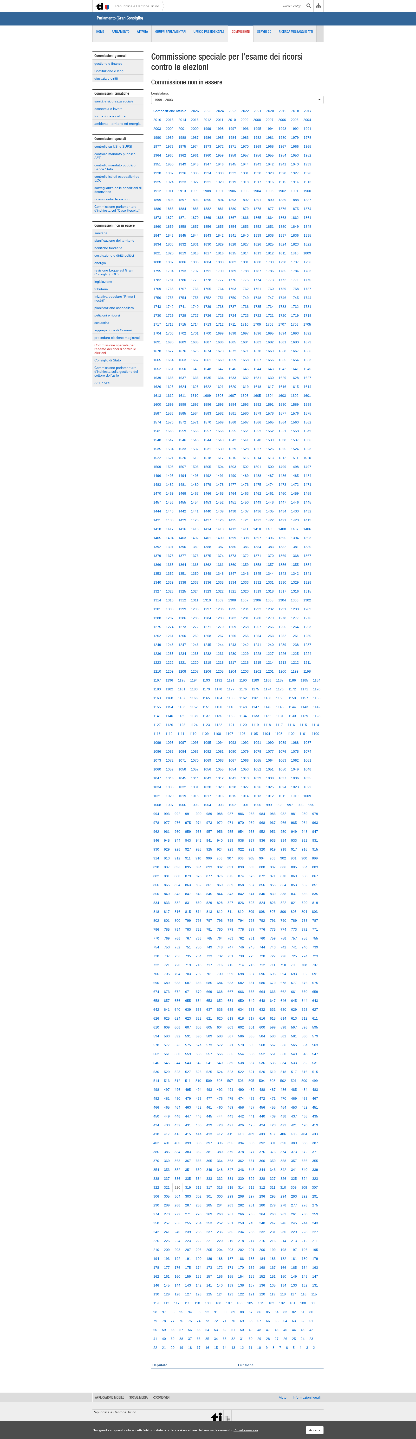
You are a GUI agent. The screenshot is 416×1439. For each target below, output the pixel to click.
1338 (182, 582)
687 (188, 983)
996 (301, 805)
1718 (307, 315)
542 (199, 1063)
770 (156, 938)
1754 (182, 298)
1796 (307, 262)
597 (294, 1027)
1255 (245, 636)
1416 (182, 529)
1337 (195, 582)
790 (283, 920)
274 (156, 1214)
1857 (195, 226)
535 (273, 1063)
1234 (182, 654)
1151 (206, 707)
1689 (182, 342)
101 (292, 1303)
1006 (182, 805)
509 (209, 1081)
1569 (220, 422)
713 (251, 965)
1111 (180, 734)
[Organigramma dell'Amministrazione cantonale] (318, 6)
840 (262, 894)
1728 (182, 315)
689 (167, 983)
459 (230, 1107)
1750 (232, 298)
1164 (218, 698)
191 (188, 1259)
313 (251, 1187)
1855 (220, 226)
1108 (217, 734)
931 (315, 840)
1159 (280, 698)
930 (156, 849)
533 (294, 1063)
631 (273, 1009)
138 (241, 1285)
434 (156, 1125)
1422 (270, 520)
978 (156, 823)
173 (209, 1267)
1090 (270, 743)
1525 (282, 449)
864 (177, 885)
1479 (207, 484)
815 (188, 912)
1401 (207, 538)
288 (177, 1205)
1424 (245, 520)
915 (315, 849)
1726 (207, 315)
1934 (207, 173)
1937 (170, 173)
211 (315, 1241)
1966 (295, 146)
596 (304, 1027)
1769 (157, 289)
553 (251, 1054)
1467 (195, 493)
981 (294, 814)
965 (294, 823)
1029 (220, 787)
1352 (170, 573)
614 (283, 1018)
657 (167, 1001)
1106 (242, 734)
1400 (220, 538)
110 (197, 1303)
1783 (307, 271)
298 (241, 1196)
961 (167, 831)
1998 (220, 129)
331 (230, 1178)
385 (167, 1152)
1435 (270, 511)
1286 (182, 618)
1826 (257, 244)
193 (167, 1259)
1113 (157, 734)
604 (220, 1027)
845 (209, 894)
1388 (207, 547)
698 (241, 974)
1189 (255, 680)
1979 (295, 137)
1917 (257, 182)
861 (209, 885)
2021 (257, 111)
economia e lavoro (108, 109)
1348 (220, 573)
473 (251, 1098)
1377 (182, 556)
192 (177, 1259)
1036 (295, 778)
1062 (295, 760)
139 (230, 1285)
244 (304, 1223)
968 (262, 823)
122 (241, 1294)
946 (156, 840)
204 (220, 1250)
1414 (207, 529)
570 (241, 1045)
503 (272, 1081)
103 (271, 1303)
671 (188, 992)
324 (304, 1178)
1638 (170, 378)
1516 (232, 458)
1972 (220, 146)
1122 (218, 725)
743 (273, 947)
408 (262, 1134)
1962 (182, 155)
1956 (257, 155)
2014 (182, 120)
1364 (182, 565)
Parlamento (121, 31)
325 (294, 1178)
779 (230, 929)
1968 (270, 146)
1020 (170, 796)
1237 (307, 645)
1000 (257, 805)
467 (315, 1098)
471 (273, 1098)
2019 (282, 111)
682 (241, 983)
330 (241, 1178)
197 (294, 1250)
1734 (270, 307)
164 (304, 1267)
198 (283, 1250)
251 (230, 1223)
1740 (195, 307)
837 (294, 894)
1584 (195, 413)
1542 (232, 440)
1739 (207, 307)
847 (188, 894)
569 (251, 1045)
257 (167, 1223)
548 (304, 1054)
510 (198, 1081)
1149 (230, 707)
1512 (282, 458)
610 (156, 1027)
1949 (182, 164)
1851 (270, 226)
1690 (170, 342)
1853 (245, 226)
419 (315, 1125)
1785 (282, 271)
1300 (170, 609)
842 (241, 894)
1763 (232, 289)
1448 (270, 502)
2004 (307, 120)
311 (272, 1187)
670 (199, 992)
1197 (157, 680)
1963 (170, 155)
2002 (170, 129)
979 (315, 814)
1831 (195, 244)
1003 (220, 805)
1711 (232, 324)
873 (251, 876)
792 (262, 920)
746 (241, 947)
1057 (195, 769)
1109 (205, 734)
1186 (292, 680)
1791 (207, 271)
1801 (245, 262)
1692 (307, 333)
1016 (220, 796)
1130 (292, 716)
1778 (207, 280)
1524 (295, 449)
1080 (232, 751)
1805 (195, 262)
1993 (282, 129)
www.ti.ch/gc (292, 6)
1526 (270, 449)
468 (304, 1098)
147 (315, 1276)
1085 (170, 751)
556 (220, 1054)
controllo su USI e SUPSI (113, 146)
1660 (220, 360)
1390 (182, 547)
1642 (282, 369)
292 (304, 1196)
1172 (292, 689)
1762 (245, 289)
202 (241, 1250)
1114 (315, 725)
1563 (295, 422)
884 (304, 867)
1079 (245, 751)
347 (230, 1170)
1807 (170, 262)
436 (304, 1116)
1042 (220, 778)
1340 (157, 582)
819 (315, 903)
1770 (307, 280)
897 (167, 867)
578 (156, 1045)
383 (188, 1152)
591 (188, 1036)
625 (167, 1018)
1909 (194, 191)
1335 (220, 582)
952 (262, 831)
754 (156, 947)
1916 (270, 182)
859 (230, 885)
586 (241, 1036)
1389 (195, 547)
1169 (157, 698)
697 (251, 974)
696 (262, 974)
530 (156, 1072)
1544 (207, 440)
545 (167, 1063)
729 (251, 956)
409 (251, 1134)
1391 (170, 547)
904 (262, 858)
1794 (170, 271)
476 (220, 1098)
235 (230, 1232)
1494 (182, 476)
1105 (254, 734)
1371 (257, 556)
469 (294, 1098)
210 (156, 1250)
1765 (207, 289)
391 (273, 1143)
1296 (220, 609)
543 (188, 1063)
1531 (207, 449)
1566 (257, 422)
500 (304, 1081)
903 (272, 858)
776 (262, 929)
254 (199, 1223)
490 (241, 1090)
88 (242, 1312)
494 (199, 1090)
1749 (245, 298)
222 (199, 1241)
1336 (207, 582)
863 (188, 885)
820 (304, 903)
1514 (257, 458)
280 (262, 1205)
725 (294, 956)
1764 (220, 289)
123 (230, 1294)
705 (167, 974)
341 (294, 1170)
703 (188, 974)
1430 (170, 520)
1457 (157, 502)
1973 (207, 146)
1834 (157, 244)
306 (156, 1196)
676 (304, 983)
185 (251, 1259)
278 (283, 1205)
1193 (206, 680)
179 (315, 1259)
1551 (282, 431)
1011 (282, 796)
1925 (157, 182)
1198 (307, 671)
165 (294, 1267)
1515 (245, 458)
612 (304, 1018)
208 (177, 1250)
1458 (307, 493)
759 (273, 938)
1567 (245, 422)
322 (156, 1187)
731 (230, 956)
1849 (295, 226)
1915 (282, 182)
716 (220, 965)
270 (199, 1214)
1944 (245, 164)
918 (283, 849)
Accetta (314, 1430)
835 (315, 894)
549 (294, 1054)
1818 (195, 253)
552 (262, 1054)
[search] (308, 6)
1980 (282, 137)
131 (315, 1285)
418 (156, 1134)
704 (177, 974)
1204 (232, 671)
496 (177, 1090)
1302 (307, 600)
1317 (282, 591)
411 (230, 1134)
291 (315, 1196)
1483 (157, 484)
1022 (307, 787)
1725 (220, 315)
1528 (245, 449)
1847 (157, 235)
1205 (220, 671)
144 (177, 1285)
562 (156, 1054)
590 (199, 1036)
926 (199, 849)
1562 (307, 422)
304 (177, 1196)
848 (177, 894)
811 (230, 912)
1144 (292, 707)
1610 (194, 396)
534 (283, 1063)
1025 (270, 787)
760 (262, 938)
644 (304, 1001)
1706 (295, 324)
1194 (194, 680)
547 (315, 1054)
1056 (207, 769)
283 (230, 1205)
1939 (307, 164)
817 (167, 912)
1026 (257, 787)
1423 (257, 520)
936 (262, 840)
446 (199, 1116)
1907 (219, 191)
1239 (282, 645)
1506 (195, 467)
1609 (207, 396)
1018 (195, 796)
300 (220, 1196)
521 (251, 1072)
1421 (282, 520)
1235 (170, 654)
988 (220, 814)
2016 (157, 120)
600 (262, 1027)
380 (220, 1152)
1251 (295, 636)
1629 (282, 378)
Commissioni (241, 31)
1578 (270, 413)
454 (283, 1107)
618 (241, 1018)
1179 (206, 689)
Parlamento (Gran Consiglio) (120, 18)
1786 (270, 271)
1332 (257, 582)
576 (177, 1045)
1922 (195, 182)
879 (188, 876)
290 (156, 1205)
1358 (257, 565)
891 (230, 867)
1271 (207, 627)
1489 (245, 476)
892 (220, 867)
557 (209, 1054)
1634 (220, 378)
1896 (195, 200)
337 (167, 1178)
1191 (230, 680)
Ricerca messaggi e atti (296, 31)
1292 (270, 609)
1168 (169, 698)
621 (209, 1018)
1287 (170, 618)
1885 (170, 209)
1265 (282, 627)
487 (273, 1090)
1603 (282, 396)
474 (241, 1098)
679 (273, 983)
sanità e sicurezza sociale (113, 101)
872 (262, 876)
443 (230, 1116)
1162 (243, 698)
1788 (245, 271)
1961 (195, 155)
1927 (295, 173)
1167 (181, 698)
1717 (157, 324)
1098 (170, 743)
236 (220, 1232)
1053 (245, 769)
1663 (182, 360)
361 (251, 1161)
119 (272, 1294)
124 (220, 1294)
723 (315, 956)
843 (230, 894)
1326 (170, 591)
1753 (195, 298)
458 (241, 1107)
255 (188, 1223)
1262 (157, 636)
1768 (170, 289)
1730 (157, 315)
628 (304, 1009)
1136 (218, 716)
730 (241, 956)
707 (315, 965)
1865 (257, 218)
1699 (220, 333)
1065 (257, 760)
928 (177, 849)
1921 (207, 182)
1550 (295, 431)
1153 (181, 707)
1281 (245, 618)
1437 (245, 511)
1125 (181, 725)
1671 (245, 351)
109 (208, 1303)
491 (230, 1090)
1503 (232, 467)
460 (220, 1107)
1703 (170, 333)
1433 (295, 511)
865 (167, 885)
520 (262, 1072)
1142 (316, 707)
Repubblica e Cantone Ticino (137, 6)
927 (188, 849)
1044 (195, 778)
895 (188, 867)
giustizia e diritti (106, 78)
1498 (295, 467)
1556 (220, 431)
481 (167, 1098)
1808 (157, 262)
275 (315, 1205)
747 (230, 947)
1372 (245, 556)
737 (167, 956)
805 (294, 912)
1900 (307, 191)
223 (188, 1241)
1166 (194, 698)
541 (209, 1063)
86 (259, 1312)
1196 (169, 680)
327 (273, 1178)
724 (304, 956)
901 (294, 858)
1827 (245, 244)
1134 (243, 716)
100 (303, 1303)
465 (167, 1107)
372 (304, 1152)
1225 (295, 654)
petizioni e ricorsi (107, 315)
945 (167, 840)
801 (167, 920)
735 (188, 956)
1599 (170, 404)
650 (241, 1001)
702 (199, 974)
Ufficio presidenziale (209, 31)
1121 (230, 725)
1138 (194, 716)
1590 (282, 404)
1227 (270, 654)
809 (251, 912)
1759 (282, 289)
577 (167, 1045)
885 (294, 867)
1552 (270, 431)
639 (188, 1009)
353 (167, 1170)
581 (294, 1036)
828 (220, 903)
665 (251, 992)
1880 (232, 209)
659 (315, 992)
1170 (316, 689)
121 (251, 1294)
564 (304, 1045)
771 (315, 929)
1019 (182, 796)
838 (283, 894)
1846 (170, 235)
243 (315, 1223)
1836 (295, 235)
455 (273, 1107)
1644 (257, 369)
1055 (220, 769)
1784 (295, 271)
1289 (307, 609)
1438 (232, 511)
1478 (220, 484)
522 (241, 1072)
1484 (307, 476)
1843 (207, 235)
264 (262, 1214)
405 (294, 1134)
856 (262, 885)
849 (167, 894)
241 (167, 1232)
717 (209, 965)
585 (251, 1036)
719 (188, 965)
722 (156, 965)
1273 (182, 627)
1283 (220, 618)
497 (167, 1090)
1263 (307, 627)
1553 (257, 431)
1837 (282, 235)
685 (209, 983)
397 (209, 1143)
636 (220, 1009)
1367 (307, 556)
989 (209, 814)
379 (230, 1152)
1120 (243, 725)
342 (283, 1170)
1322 (220, 591)
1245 (207, 645)
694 (283, 974)
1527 (257, 449)
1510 (307, 458)
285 (209, 1205)
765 (209, 938)
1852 (257, 226)
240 (177, 1232)
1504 (220, 467)
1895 (207, 200)
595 (315, 1027)
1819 (182, 253)
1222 (170, 662)
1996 (245, 129)
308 (304, 1187)
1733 (282, 307)
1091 (257, 743)
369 (167, 1161)
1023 (295, 787)
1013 (257, 796)
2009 (244, 120)
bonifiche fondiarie (108, 248)
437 (294, 1116)
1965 (307, 146)
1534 (170, 449)
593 (167, 1036)
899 (315, 858)
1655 (282, 360)
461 (209, 1107)
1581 (232, 413)
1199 (295, 671)
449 (167, 1116)
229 (294, 1232)
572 (220, 1045)
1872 (170, 218)
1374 (220, 556)
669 (209, 992)
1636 (195, 378)
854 (283, 885)
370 (156, 1161)
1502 (245, 467)
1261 (170, 636)
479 (188, 1098)
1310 (207, 600)
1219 (207, 662)
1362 (207, 565)
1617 (270, 387)
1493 (195, 476)
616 (262, 1018)
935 (273, 840)
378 (241, 1152)
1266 (270, 627)
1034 (157, 787)
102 (282, 1303)
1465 (220, 493)
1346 (245, 573)
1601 (307, 396)
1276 (307, 618)
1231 (220, 654)
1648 (207, 369)
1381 (295, 547)
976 (177, 823)
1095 (207, 743)
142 (199, 1285)
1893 (232, 200)
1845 (182, 235)
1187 (280, 680)
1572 (182, 422)
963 (315, 823)
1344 (270, 573)
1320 (245, 591)
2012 (207, 120)
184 (262, 1259)
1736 (245, 307)
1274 (170, 627)
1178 (218, 689)
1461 (270, 493)
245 (294, 1223)
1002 (232, 805)
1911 (169, 191)
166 (283, 1267)
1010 (295, 796)
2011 (219, 120)
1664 (170, 360)
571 (230, 1045)
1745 (295, 298)
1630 (270, 378)
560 (177, 1054)
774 (283, 929)
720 (177, 965)
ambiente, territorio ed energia (117, 124)
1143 (304, 707)
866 (156, 885)
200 (262, 1250)
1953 (295, 155)
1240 (270, 645)
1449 (257, 502)
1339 (170, 582)
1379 (157, 556)
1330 (282, 582)
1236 (157, 654)
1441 (195, 511)
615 (273, 1018)
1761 (257, 289)
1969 (257, 146)
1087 (307, 743)
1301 (157, 609)
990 (199, 814)
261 (294, 1214)
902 (283, 858)
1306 (257, 600)
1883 (195, 209)
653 (209, 1001)
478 (199, 1098)
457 (251, 1107)
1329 (295, 582)
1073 (157, 760)
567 (273, 1045)
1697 (245, 333)
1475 (257, 484)
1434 (282, 511)
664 (262, 992)
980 (304, 814)
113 (166, 1303)
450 (156, 1116)
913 (167, 858)
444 (220, 1116)
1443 (170, 511)
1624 (182, 387)
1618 (257, 387)
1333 (245, 582)
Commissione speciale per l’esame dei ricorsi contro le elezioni (115, 349)
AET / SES (102, 383)
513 (167, 1081)
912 (177, 858)
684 (220, 983)
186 (241, 1259)
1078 (257, 751)
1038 (270, 778)
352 (177, 1170)
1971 (232, 146)
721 (167, 965)
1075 (295, 751)
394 (241, 1143)
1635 (207, 378)
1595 (220, 404)
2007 (269, 120)
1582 (220, 413)
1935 (195, 173)
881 (167, 876)
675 (315, 983)
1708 (269, 324)
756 (304, 938)
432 (177, 1125)
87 (251, 1312)
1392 (157, 547)
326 (283, 1178)
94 (190, 1312)
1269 (232, 627)
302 (199, 1196)
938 (241, 840)
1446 (295, 502)
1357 (270, 565)
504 (262, 1081)
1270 (220, 627)
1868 (220, 218)
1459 (295, 493)
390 (283, 1143)
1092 (245, 743)
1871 (182, 218)
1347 (232, 573)
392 (262, 1143)
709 (294, 965)
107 (229, 1303)
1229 (245, 654)
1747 (270, 298)
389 (294, 1143)
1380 (307, 547)
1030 (207, 787)
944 (177, 840)
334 (199, 1178)
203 (230, 1250)
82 (294, 1312)
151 (273, 1276)
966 (283, 823)
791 (273, 920)
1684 (245, 342)
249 (251, 1223)
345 (251, 1170)
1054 (232, 769)
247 (273, 1223)
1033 (170, 787)
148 (304, 1276)
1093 (232, 743)
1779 (195, 280)
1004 (207, 805)
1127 (157, 725)
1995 (257, 129)
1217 (232, 662)
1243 (232, 645)
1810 (295, 253)
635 (230, 1009)
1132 (267, 716)
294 (283, 1196)
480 (177, 1098)
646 (283, 1001)
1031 (195, 787)
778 (241, 929)
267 (230, 1214)
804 (304, 912)
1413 (220, 529)
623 (188, 1018)
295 (273, 1196)
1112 (169, 734)
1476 (245, 484)
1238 (295, 645)
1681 (282, 342)
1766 (195, 289)
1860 (157, 226)
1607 (232, 396)
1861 (307, 218)
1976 (170, 146)
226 (156, 1241)
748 (220, 947)
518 (283, 1072)
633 (251, 1009)
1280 (257, 618)
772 (304, 929)
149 (294, 1276)
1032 (182, 787)
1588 (307, 404)
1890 (270, 200)
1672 (232, 351)
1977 (157, 146)
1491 (220, 476)
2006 (282, 120)
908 (219, 858)
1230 (232, 654)
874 (241, 876)
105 (250, 1303)
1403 (182, 538)
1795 (157, 271)
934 (283, 840)
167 (273, 1267)
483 (315, 1090)
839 (273, 894)
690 (156, 983)
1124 (194, 725)
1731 (307, 307)
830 (199, 903)
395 (230, 1143)
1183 (157, 689)
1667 (295, 351)
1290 (295, 609)
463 (188, 1107)
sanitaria (100, 233)
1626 (157, 387)
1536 (307, 440)
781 (209, 929)
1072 (170, 760)
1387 (220, 547)
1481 (182, 484)
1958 (232, 155)
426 (241, 1125)
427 (230, 1125)
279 (273, 1205)
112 (177, 1303)
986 (241, 814)
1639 (157, 378)
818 (156, 912)
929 (167, 849)
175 (188, 1267)
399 (188, 1143)
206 (199, 1250)
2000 (195, 129)
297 (251, 1196)
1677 (170, 351)
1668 (282, 351)
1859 (170, 226)
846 (199, 894)
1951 (157, 164)
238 (199, 1232)
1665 (157, 360)
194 (156, 1259)
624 (177, 1018)
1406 (307, 529)
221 (209, 1241)
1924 (170, 182)
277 (294, 1205)
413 (209, 1134)
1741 (182, 307)
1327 (157, 591)
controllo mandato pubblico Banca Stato (115, 167)
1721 (270, 315)
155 (230, 1276)
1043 (207, 778)
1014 (245, 796)
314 (241, 1187)
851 (315, 885)
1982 (257, 137)
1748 (257, 298)
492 (220, 1090)
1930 (257, 173)
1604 (269, 396)
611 (315, 1018)
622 (199, 1018)
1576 (295, 413)
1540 (257, 440)
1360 (232, 565)
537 (251, 1063)
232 (262, 1232)
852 (304, 885)
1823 (295, 244)
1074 (307, 751)
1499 (282, 467)
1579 (257, 413)
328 (262, 1178)
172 (220, 1267)
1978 (307, 137)
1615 (295, 387)
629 (294, 1009)
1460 (282, 493)
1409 (269, 529)
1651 (170, 369)
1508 (170, 467)
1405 (157, 538)
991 (188, 814)
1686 (220, 342)
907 (230, 858)
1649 (195, 369)
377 (251, 1152)
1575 (307, 413)
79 (155, 1321)
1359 (245, 565)
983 (273, 814)
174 (199, 1267)
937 (251, 840)
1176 (243, 689)
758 (283, 938)
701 (209, 974)
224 (177, 1241)
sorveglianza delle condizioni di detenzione (118, 190)
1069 (207, 760)
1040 (245, 778)
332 (220, 1178)
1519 (195, 458)
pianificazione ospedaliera (114, 308)
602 (241, 1027)
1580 (245, 413)
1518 (207, 458)
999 (269, 805)
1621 (220, 387)
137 (251, 1285)
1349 (207, 573)
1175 (255, 689)
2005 (295, 120)
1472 (295, 484)
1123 (206, 725)
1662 (195, 360)
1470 (157, 493)
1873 (157, 218)
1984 (232, 137)
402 (156, 1143)
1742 (170, 307)
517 (294, 1072)
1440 (207, 511)
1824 (282, 244)
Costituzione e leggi (109, 71)
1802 (232, 262)
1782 (157, 280)
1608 (219, 396)
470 (283, 1098)
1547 (170, 440)
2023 (232, 111)
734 (199, 956)
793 (251, 920)
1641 (295, 369)
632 (262, 1009)
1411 (244, 529)
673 (167, 992)
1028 (232, 787)
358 (283, 1161)
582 (283, 1036)
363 (230, 1161)
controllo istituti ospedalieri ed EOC (116, 178)
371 (315, 1152)
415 (188, 1134)
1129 (304, 716)
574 (199, 1045)
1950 (170, 164)
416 (177, 1134)
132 (304, 1285)
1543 (220, 440)
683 (230, 983)
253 (209, 1223)
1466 (207, 493)
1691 (157, 342)
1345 (257, 573)
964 (304, 823)
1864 (270, 218)
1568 (232, 422)
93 (199, 1312)
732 (220, 956)
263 (273, 1214)
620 (220, 1018)
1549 (307, 431)
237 (209, 1232)
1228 (257, 654)
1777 (220, 280)
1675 (195, 351)
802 (156, 920)
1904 (257, 191)
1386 (232, 547)
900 (304, 858)
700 (220, 974)
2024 (220, 111)
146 (156, 1285)
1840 (245, 235)
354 (156, 1170)
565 (294, 1045)
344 (262, 1170)
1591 (270, 404)
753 (167, 947)
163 (315, 1267)
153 (251, 1276)
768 (177, 938)
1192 (218, 680)
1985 (220, 137)
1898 (170, 200)
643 (315, 1001)
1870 (195, 218)
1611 (182, 396)
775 (273, 929)
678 (283, 983)
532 (304, 1063)
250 (241, 1223)
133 (294, 1285)
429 (209, 1125)
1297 (207, 609)
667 (230, 992)
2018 (295, 111)
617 (251, 1018)
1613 (157, 396)
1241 (257, 645)
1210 (157, 671)
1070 (195, 760)
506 (241, 1081)
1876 (282, 209)
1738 (220, 307)
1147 (255, 707)
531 (315, 1063)
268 (220, 1214)
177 (167, 1267)
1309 (219, 600)
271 (188, 1214)
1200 (282, 671)
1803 (220, 262)
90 (225, 1312)
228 (304, 1232)
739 (315, 947)
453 (294, 1107)
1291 (282, 609)
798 (199, 920)
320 (177, 1187)
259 (315, 1214)
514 (156, 1081)
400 (177, 1143)
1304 (282, 600)
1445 (307, 502)
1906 (232, 191)
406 (283, 1134)
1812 (270, 253)
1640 (307, 369)
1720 (282, 315)
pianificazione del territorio (114, 240)
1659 (232, 360)
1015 (232, 796)
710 (283, 965)
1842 (220, 235)
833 (167, 903)
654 (199, 1001)
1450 (245, 502)
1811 (282, 253)
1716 (170, 324)
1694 (282, 333)
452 (304, 1107)
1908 (207, 191)
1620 (232, 387)
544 (177, 1063)
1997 (232, 129)
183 (273, 1259)
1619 (245, 387)
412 (220, 1134)
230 (283, 1232)
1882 (207, 209)
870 (283, 876)
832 (177, 903)
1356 (282, 565)
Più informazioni (246, 1430)
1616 (282, 387)
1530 (220, 449)
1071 (182, 760)
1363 (195, 565)
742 (283, 947)
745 (251, 947)
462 (199, 1107)
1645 (245, 369)
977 (167, 823)
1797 (295, 262)
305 (167, 1196)
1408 (282, 529)
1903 (269, 191)
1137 (206, 716)
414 (199, 1134)
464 (177, 1107)
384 (177, 1152)
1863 (282, 218)
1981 (270, 137)
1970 (245, 146)
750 (199, 947)
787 (315, 920)
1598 (182, 404)
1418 (157, 529)
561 (167, 1054)
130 (156, 1294)
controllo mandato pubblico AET (115, 156)
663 (273, 992)
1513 (270, 458)
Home (100, 31)
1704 (157, 333)
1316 (295, 591)
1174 (267, 689)
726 (283, 956)
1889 (282, 200)
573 (209, 1045)
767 (188, 938)
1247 (182, 645)
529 (167, 1072)
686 (199, 983)
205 (209, 1250)
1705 (307, 324)
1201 (270, 671)
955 (230, 831)
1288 (157, 618)
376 (262, 1152)
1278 (282, 618)
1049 (295, 769)
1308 (232, 600)
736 (177, 956)
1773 (270, 280)
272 (177, 1214)
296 (262, 1196)
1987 (195, 137)
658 (156, 1001)
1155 (157, 707)
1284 (207, 618)
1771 (295, 280)
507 (230, 1081)
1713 (207, 324)
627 (315, 1009)
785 (167, 929)
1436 (257, 511)
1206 (207, 671)
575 (188, 1045)
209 (167, 1250)
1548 (157, 440)
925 (209, 849)
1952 (307, 155)
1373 (232, 556)
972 (220, 823)
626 (156, 1018)
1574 (157, 422)
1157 (304, 698)
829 (209, 903)
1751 (220, 298)
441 (251, 1116)
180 (304, 1259)
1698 (232, 333)
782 (199, 929)
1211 (307, 662)
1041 (232, 778)
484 (304, 1090)
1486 (282, 476)
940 (220, 840)
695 (273, 974)
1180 (194, 689)
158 (199, 1276)
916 (304, 849)
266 (241, 1214)
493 (209, 1090)
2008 (257, 120)
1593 (245, 404)
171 (230, 1267)
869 (294, 876)
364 (220, 1161)
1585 (182, 413)
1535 (157, 449)
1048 (307, 769)
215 (273, 1241)
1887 (307, 200)
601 (251, 1027)
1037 (282, 778)
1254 (257, 636)
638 (199, 1009)
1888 (295, 200)
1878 (257, 209)
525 (209, 1072)
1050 (282, 769)
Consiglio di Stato (107, 360)
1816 (220, 253)
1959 (220, 155)
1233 (195, 654)
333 (209, 1178)
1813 (257, 253)
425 (251, 1125)
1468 (182, 493)
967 (273, 823)
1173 (280, 689)
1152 (194, 707)
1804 (207, 262)
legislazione (103, 282)
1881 (220, 209)
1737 (232, 307)
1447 (282, 502)
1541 (245, 440)
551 (273, 1054)
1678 (157, 351)
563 (315, 1045)
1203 (245, 671)
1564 (282, 422)
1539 (270, 440)
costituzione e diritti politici (114, 255)
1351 (182, 573)
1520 (182, 458)
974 (199, 823)
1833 (170, 244)
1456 (170, 502)
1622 (207, 387)
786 (156, 929)
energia (100, 263)
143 (188, 1285)
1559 (182, 431)
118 (283, 1294)
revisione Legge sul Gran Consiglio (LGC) (113, 272)
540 (220, 1063)
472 (262, 1098)
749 (209, 947)
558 (199, 1054)
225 (167, 1241)
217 (251, 1241)
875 (230, 876)
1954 (282, 155)
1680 (295, 342)
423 (273, 1125)
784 (177, 929)
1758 (295, 289)
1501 (257, 467)
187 (230, 1259)
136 (262, 1285)
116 (303, 1294)
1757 (307, 289)
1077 (270, 751)
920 (262, 849)
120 (262, 1294)
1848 (307, 226)
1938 (157, 173)
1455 (182, 502)
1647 (220, 369)
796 (220, 920)
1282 (232, 618)
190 (199, 1259)
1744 (307, 298)
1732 (295, 307)
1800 (257, 262)
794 (241, 920)
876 (220, 876)
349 (209, 1170)
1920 (220, 182)
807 (272, 912)
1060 (157, 769)
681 (251, 983)
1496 (157, 476)
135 (273, 1285)
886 (283, 867)
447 (188, 1116)
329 (251, 1178)
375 (273, 1152)
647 (273, 1001)
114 (156, 1303)
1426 (220, 520)
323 (315, 1178)
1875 (295, 209)
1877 (270, 209)
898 (156, 867)
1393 (307, 538)
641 (167, 1009)
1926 (307, 173)
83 (285, 1312)
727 (273, 956)
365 (209, 1161)
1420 (295, 520)
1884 (182, 209)
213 (294, 1241)
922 (241, 849)
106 (239, 1303)
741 (294, 947)
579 (315, 1036)
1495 (170, 476)
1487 (270, 476)
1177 (230, 689)
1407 (295, 529)
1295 (232, 609)
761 (251, 938)
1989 (170, 137)
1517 (220, 458)
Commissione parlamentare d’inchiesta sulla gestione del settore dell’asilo (116, 371)
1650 (182, 369)
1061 (307, 760)
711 (272, 965)
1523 (307, 449)
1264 (295, 627)
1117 (279, 725)
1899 (157, 200)
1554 (245, 431)
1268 (245, 627)
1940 (295, 164)
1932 (232, 173)
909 (209, 858)
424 (262, 1125)
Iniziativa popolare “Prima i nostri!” (114, 298)
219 (230, 1241)
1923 (182, 182)
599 (273, 1027)
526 (199, 1072)
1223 (157, 662)
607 (188, 1027)
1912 (157, 191)
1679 (307, 342)
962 (156, 831)
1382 (282, 547)
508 (219, 1081)
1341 (307, 573)
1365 (170, 565)
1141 (157, 716)
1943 (257, 164)
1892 (245, 200)
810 (241, 912)
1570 (207, 422)
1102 (291, 734)
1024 (282, 787)
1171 (304, 689)
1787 (257, 271)
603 (230, 1027)
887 (273, 867)
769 (167, 938)
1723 (245, 315)
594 (156, 1036)
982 (283, 814)
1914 (295, 182)
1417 (170, 529)
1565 (270, 422)
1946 (220, 164)
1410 (257, 529)
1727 (195, 315)
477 (209, 1098)
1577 (282, 413)
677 (294, 983)
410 (241, 1134)
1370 (270, 556)
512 (177, 1081)
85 (268, 1312)
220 (220, 1241)
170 (241, 1267)
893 (209, 867)
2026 (195, 111)
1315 (307, 591)
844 (220, 894)
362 (241, 1161)
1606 (244, 396)
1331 (270, 582)
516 (304, 1072)
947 (315, 831)
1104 (266, 734)
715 (230, 965)
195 (315, 1250)
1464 (232, 493)
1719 (295, 315)
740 (304, 947)
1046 (170, 778)
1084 (182, 751)
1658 (245, 360)
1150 (218, 707)
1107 (229, 734)
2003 (157, 129)
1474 (270, 484)
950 (283, 831)
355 (315, 1161)
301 (209, 1196)
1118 (267, 725)
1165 (206, 698)
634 (241, 1009)
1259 (195, 636)
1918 (245, 182)
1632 (245, 378)
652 (220, 1001)
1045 (182, 778)
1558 (195, 431)
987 (230, 814)
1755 (170, 298)
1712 (220, 324)
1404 (170, 538)
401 (167, 1143)
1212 (295, 662)
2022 (245, 111)
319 (188, 1187)
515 (315, 1072)
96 (173, 1312)
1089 (282, 743)
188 (220, 1259)
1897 (182, 200)
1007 (170, 805)
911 (188, 858)
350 (199, 1170)
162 (156, 1276)
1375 (207, 556)
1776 (232, 280)
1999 (207, 129)
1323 (207, 591)
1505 (207, 467)
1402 (195, 538)
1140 (169, 716)
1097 (182, 743)
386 (156, 1152)
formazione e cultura (110, 116)
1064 (270, 760)
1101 (303, 734)
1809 (307, 253)
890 (241, 867)
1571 (195, 422)
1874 (307, 209)
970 (241, 823)
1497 (307, 467)
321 (167, 1187)
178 (156, 1267)
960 (177, 831)
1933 (220, 173)
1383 (270, 547)
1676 (182, 351)
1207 (195, 671)
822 (283, 903)
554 (241, 1054)
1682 (270, 342)
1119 (255, 725)
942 (199, 840)
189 (209, 1259)
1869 (207, 218)
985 (251, 814)
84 (277, 1312)
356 (304, 1161)
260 (304, 1214)
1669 (270, 351)
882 (156, 876)
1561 (157, 431)
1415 (195, 529)
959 (188, 831)
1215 (257, 662)
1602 (295, 396)
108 (218, 1303)
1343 (282, 573)
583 (273, 1036)
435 (315, 1116)
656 (177, 1001)
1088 (295, 743)
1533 (182, 449)
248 (262, 1223)
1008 (157, 805)
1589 (295, 404)
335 (188, 1178)
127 (188, 1294)
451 (315, 1107)
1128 (316, 716)
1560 (170, 431)
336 (177, 1178)
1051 (270, 769)
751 (188, 947)
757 (294, 938)
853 (294, 885)
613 (294, 1018)
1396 (270, 538)
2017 (308, 111)
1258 (207, 636)
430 (199, 1125)
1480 (195, 484)
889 (251, 867)
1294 (245, 609)
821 (294, 903)
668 (220, 992)
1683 (257, 342)
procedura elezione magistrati (117, 338)
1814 (245, 253)
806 (283, 912)
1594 (232, 404)
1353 (157, 573)
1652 (157, 369)
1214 (270, 662)
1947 (207, 164)
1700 (207, 333)
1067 (232, 760)
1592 (257, 404)
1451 (232, 502)
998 (279, 805)
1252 (282, 636)
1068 (220, 760)
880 (177, 876)
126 (199, 1294)
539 (230, 1063)
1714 (195, 324)
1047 (157, 778)
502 (283, 1081)
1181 (181, 689)
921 (251, 849)
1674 (207, 351)
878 (199, 876)
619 (230, 1018)
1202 (257, 671)
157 (209, 1276)
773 (294, 929)
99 (313, 1303)
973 (209, 823)
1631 (257, 378)
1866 (245, 218)
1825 (270, 244)
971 (230, 823)
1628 (295, 378)
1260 (182, 636)
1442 (182, 511)
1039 (257, 778)
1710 (244, 324)
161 (167, 1276)
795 (230, 920)
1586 (170, 413)
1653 (307, 360)
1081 (220, 751)
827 (230, 903)
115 (314, 1294)
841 (251, 894)
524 (220, 1072)
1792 (195, 271)
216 (262, 1241)
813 (209, 912)
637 (209, 1009)
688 (177, 983)
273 (167, 1214)
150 (283, 1276)
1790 (220, 271)
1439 (220, 511)
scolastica (101, 323)
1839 (257, 235)
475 (230, 1098)
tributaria (101, 289)
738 (156, 956)
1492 (207, 476)
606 (199, 1027)
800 (177, 920)
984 (262, 814)
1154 (169, 707)
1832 (182, 244)
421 (294, 1125)
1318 (270, 591)
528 (177, 1072)
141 (209, 1285)
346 (241, 1170)
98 (155, 1312)
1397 (257, 538)
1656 (270, 360)
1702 (182, 333)
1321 (232, 591)
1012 (270, 796)
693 (294, 974)
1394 (295, 538)
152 (262, 1276)
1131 (280, 716)
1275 (157, 627)
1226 (282, 654)
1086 (157, 751)
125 (209, 1294)
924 (220, 849)
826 (241, 903)
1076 (282, 751)
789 (294, 920)
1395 (282, 538)
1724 (232, 315)
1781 (170, 280)
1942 (270, 164)
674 (156, 992)
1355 (295, 565)
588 (220, 1036)
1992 (295, 129)
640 (177, 1009)
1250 (307, 636)
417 (167, 1134)
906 (241, 858)
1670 (257, 351)
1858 (182, 226)
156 (220, 1276)
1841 (232, 235)
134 (283, 1285)
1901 (295, 191)
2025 (207, 111)
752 (177, 947)
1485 (295, 476)
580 (304, 1036)
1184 (316, 680)
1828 (232, 244)
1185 (304, 680)
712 (262, 965)
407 (272, 1134)
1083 (195, 751)
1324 (195, 591)
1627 (307, 378)
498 (156, 1090)
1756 (157, 298)
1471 (307, 484)
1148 (243, 707)
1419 (307, 520)
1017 (207, 796)
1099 (157, 743)
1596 (207, 404)
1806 (182, 262)
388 (304, 1143)
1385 (245, 547)
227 (315, 1232)
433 (167, 1125)
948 (304, 831)
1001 (245, 805)
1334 (232, 582)
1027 (245, 787)
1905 (244, 191)
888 (262, 867)
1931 (245, 173)
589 (209, 1036)
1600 (157, 404)
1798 (282, 262)
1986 (207, 137)
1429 (182, 520)
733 (209, 956)
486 (283, 1090)
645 (294, 1001)
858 (241, 885)
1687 (207, 342)
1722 (257, 315)
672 (177, 992)
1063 (282, 760)
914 (156, 858)
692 (304, 974)
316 (220, 1187)
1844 (195, 235)
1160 (267, 698)
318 (199, 1187)
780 (220, 929)
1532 (195, 449)
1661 (207, 360)
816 (177, 912)
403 (315, 1134)
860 (220, 885)
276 (304, 1205)
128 (177, 1294)
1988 (182, 137)
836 (304, 894)
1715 (182, 324)
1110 (192, 734)
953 (251, 831)
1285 (195, 618)
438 (283, 1116)
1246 (195, 645)
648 (262, 1001)
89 (233, 1312)
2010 (232, 120)
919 (273, 849)
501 (294, 1081)
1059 (170, 769)
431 (188, 1125)
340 (304, 1170)
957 (209, 831)
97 (164, 1312)
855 (273, 885)
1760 (270, 289)
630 (283, 1009)
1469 (170, 493)
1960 (207, 155)
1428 (195, 520)
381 (209, 1152)
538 (241, 1063)
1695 (270, 333)
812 (220, 912)
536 (262, 1063)
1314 (157, 600)
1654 (295, 360)
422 (283, 1125)
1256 (232, 636)
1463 (245, 493)
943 (188, 840)
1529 (232, 449)
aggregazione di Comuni (113, 330)
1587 (157, 413)
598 (283, 1027)
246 (283, 1223)
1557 (207, 431)
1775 (245, 280)
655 (188, 1001)
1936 (182, 173)
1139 (181, 716)
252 (220, 1223)
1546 (182, 440)
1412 (232, 529)
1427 (207, 520)
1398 (245, 538)
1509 (157, 467)
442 (241, 1116)
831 (188, 903)
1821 (157, 253)
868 (304, 876)
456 (262, 1107)
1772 (282, 280)
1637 (182, 378)
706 (156, 974)
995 (311, 805)
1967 (282, 146)
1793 (182, 271)
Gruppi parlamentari (170, 31)
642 (156, 1009)
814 (199, 912)
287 (188, 1205)
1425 (232, 520)
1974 (195, 146)
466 (156, 1107)
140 (220, 1285)
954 (241, 831)
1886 (157, 209)
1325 (182, 591)
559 (188, 1054)
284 (220, 1205)
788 (304, 920)
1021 (157, 796)
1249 (157, 645)
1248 (170, 645)
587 (230, 1036)
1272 (195, 627)
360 (262, 1161)
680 (262, 983)
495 (188, 1090)
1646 (232, 369)
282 (241, 1205)
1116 (291, 725)
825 (251, 903)
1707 (282, 324)
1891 (257, 200)
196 (304, 1250)
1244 (220, 645)
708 (304, 965)
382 (199, 1152)
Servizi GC (264, 31)
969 (251, 823)
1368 (295, 556)
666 (241, 992)
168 (262, 1267)
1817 (207, 253)
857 (251, 885)
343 (273, 1170)
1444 (157, 511)
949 (294, 831)
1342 (295, 573)
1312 (182, 600)
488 (262, 1090)
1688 (195, 342)
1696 (257, 333)
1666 (307, 351)
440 (262, 1116)
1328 (307, 582)
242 (156, 1232)
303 (188, 1196)
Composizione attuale (169, 111)
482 (156, 1098)
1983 (245, 137)
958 (199, 831)
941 (209, 840)
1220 (195, 662)
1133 (255, 716)
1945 (232, 164)
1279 (270, 618)
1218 (220, 662)
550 (283, 1054)
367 (188, 1161)
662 (283, 992)
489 (251, 1090)
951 (273, 831)
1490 (232, 476)
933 (294, 840)
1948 (195, 164)
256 (177, 1223)
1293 (257, 609)
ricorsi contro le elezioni (112, 199)
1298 (195, 609)
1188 (267, 680)
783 (188, 929)
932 (304, 840)
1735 (257, 307)
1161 (255, 698)
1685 (232, 342)
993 (167, 814)
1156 (316, 698)
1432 (307, 511)
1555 (232, 431)
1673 (220, 351)
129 (167, 1294)
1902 (282, 191)
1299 (182, 609)
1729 (170, 315)
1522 (157, 458)
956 (220, 831)
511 (188, 1081)
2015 (170, 120)
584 (262, 1036)
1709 (257, 324)
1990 (157, 137)
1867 (232, 218)
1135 (230, 716)
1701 (195, 333)
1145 (280, 707)
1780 (182, 280)
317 (209, 1187)
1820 (170, 253)
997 (290, 805)
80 (311, 1312)
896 (177, 867)
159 (188, 1276)
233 (251, 1232)
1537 (295, 440)
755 (315, 938)
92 (207, 1312)
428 (220, 1125)
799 (188, 920)
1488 (257, 476)
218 (241, 1241)
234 (241, 1232)
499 (315, 1081)
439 (273, 1116)
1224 (307, 654)
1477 (232, 484)
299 (230, 1196)
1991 (307, 129)
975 (188, 823)
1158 (292, 698)
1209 (170, 671)
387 (315, 1143)
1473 (282, 484)
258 (156, 1223)
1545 (195, 440)
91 (216, 1312)
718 (199, 965)
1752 (207, 298)
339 (315, 1170)
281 (251, 1205)
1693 (295, 333)
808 (262, 912)
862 (199, 885)
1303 (295, 600)
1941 (282, 164)
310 (283, 1187)
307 (315, 1187)
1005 (195, 805)
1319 (257, 591)
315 (230, 1187)
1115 (303, 725)
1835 (307, 235)
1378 (170, 556)
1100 (315, 734)
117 (293, 1294)
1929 (270, 173)
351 (188, 1170)
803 (315, 912)
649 (251, 1001)
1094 (220, 743)
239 (188, 1232)
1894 (220, 200)
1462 (257, 493)
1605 (257, 396)
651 (230, 1001)
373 (294, 1152)
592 (177, 1036)
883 (315, 867)
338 (156, 1178)
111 (187, 1303)
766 (199, 938)
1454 (195, 502)
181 (294, 1259)
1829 (220, 244)
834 (156, 903)
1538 (282, 440)
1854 (232, 226)
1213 (282, 662)
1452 (220, 502)
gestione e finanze (108, 63)
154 (241, 1276)
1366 (157, 565)
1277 (295, 618)
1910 (182, 191)
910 (198, 858)
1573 (170, 422)
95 (181, 1312)
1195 (181, 680)
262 (283, 1214)
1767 (182, 289)
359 (273, 1161)
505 (251, 1081)
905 (251, 858)
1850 (282, 226)
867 (315, 876)
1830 (207, 244)
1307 (244, 600)
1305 (269, 600)
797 (209, 920)
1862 (295, 218)
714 (241, 965)
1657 (257, 360)
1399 (232, 538)
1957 (245, 155)
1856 (207, 226)
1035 (307, 778)
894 (199, 867)
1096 (195, 743)
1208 (182, 671)
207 (188, 1250)
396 (220, 1143)
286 (199, 1205)
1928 (282, 173)
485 (294, 1090)
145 (167, 1285)
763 (230, 938)
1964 (157, 155)
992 (177, 814)
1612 (170, 396)
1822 (307, 244)
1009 (307, 796)
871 (273, 876)
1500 (270, 467)
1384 (257, 547)
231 (273, 1232)
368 (177, 1161)
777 (251, 929)
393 (251, 1143)
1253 (270, 636)
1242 (245, 645)
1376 (195, 556)
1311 (194, 600)
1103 (278, 734)
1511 (295, 458)
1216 (245, 662)
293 (294, 1196)
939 (230, 840)
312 (262, 1187)
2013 (195, 120)
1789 (232, 271)
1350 (195, 573)
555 (230, 1054)
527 (188, 1072)
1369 (282, 556)
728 (262, 956)
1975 (182, 146)
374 (283, 1152)
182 (283, 1259)
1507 (182, 467)
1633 (232, 378)
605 (209, 1027)
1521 (170, 458)
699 (230, 974)
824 (262, 903)
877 (209, 876)
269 (209, 1214)
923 (230, 849)
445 (209, 1116)
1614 (307, 387)
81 (303, 1312)
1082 (207, 751)
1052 (257, 769)
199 (273, 1250)
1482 (170, 484)
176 (177, 1267)
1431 (157, 520)
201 (251, 1250)
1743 (157, 307)
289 (167, 1205)
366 (199, 1161)
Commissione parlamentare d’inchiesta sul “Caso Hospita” (117, 208)
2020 (270, 111)
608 (177, 1027)
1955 (270, 155)
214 (283, 1241)
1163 (230, 698)
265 (251, 1214)
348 (220, 1170)
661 (294, 992)
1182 (169, 689)
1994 (270, 129)
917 (294, 849)
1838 (270, 235)
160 (177, 1276)
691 (315, 974)
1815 (232, 253)
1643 (270, 369)
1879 (245, 209)
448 (177, 1116)
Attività (142, 31)
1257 (220, 636)
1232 (207, 654)
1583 (207, 413)
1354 (307, 565)
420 (304, 1125)
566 (283, 1045)
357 (294, 1161)
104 (261, 1303)
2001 (182, 129)
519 (273, 1072)
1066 (245, 760)
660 (304, 992)
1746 (282, 298)
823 (273, 903)
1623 (195, 387)
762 (241, 938)
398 (199, 1143)
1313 (170, 600)
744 (262, 947)
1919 (232, 182)
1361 (220, 565)
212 (304, 1241)
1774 (257, 280)
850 (156, 894)
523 (230, 1072)
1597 (195, 404)
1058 (182, 769)
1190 (243, 680)
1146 (267, 707)
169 (251, 1267)
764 (220, 938)
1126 (169, 725)
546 (156, 1063)
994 (156, 814)
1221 (182, 662)
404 (304, 1134)
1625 (170, 387)
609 (167, 1027)
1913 (307, 182)
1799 (270, 262)
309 (294, 1187)
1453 (207, 502)
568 (262, 1045)
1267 (257, 627)
